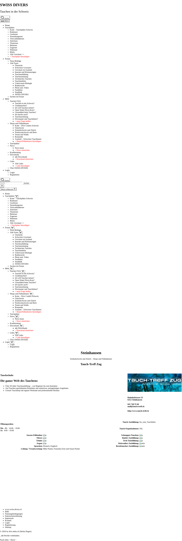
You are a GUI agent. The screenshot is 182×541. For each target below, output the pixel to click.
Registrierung (10, 525)
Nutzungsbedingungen (14, 514)
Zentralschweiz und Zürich (25, 130)
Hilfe (7, 512)
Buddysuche (20, 85)
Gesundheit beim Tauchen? (25, 112)
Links (12, 161)
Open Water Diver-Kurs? (25, 110)
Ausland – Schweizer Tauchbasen (28, 139)
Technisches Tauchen (23, 79)
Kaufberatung (15, 152)
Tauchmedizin (20, 81)
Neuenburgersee (16, 36)
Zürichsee (14, 41)
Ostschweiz (19, 128)
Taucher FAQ (15, 101)
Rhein (12, 52)
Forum (7, 59)
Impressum (9, 518)
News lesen (19, 148)
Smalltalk (18, 92)
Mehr (7, 99)
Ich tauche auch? (21, 114)
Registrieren (14, 175)
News (12, 146)
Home (7, 25)
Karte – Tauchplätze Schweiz (21, 30)
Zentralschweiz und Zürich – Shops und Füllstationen (91, 359)
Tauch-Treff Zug (91, 364)
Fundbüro (19, 90)
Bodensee (14, 32)
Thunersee (14, 43)
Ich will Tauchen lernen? (24, 108)
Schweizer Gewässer (23, 68)
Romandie (19, 137)
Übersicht (18, 65)
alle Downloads (21, 157)
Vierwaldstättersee (17, 39)
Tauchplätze (9, 28)
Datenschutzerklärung (13, 516)
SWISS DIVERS (14, 5)
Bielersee (13, 45)
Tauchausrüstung (21, 77)
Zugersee (13, 48)
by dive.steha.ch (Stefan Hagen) (18, 531)
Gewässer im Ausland (23, 70)
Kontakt (8, 520)
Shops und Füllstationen (19, 123)
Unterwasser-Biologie (23, 83)
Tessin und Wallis (22, 135)
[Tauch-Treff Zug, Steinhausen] (155, 391)
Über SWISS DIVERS (19, 168)
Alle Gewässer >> (17, 54)
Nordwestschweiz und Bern (26, 132)
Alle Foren (14, 63)
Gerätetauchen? (21, 106)
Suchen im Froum (17, 97)
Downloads (14, 155)
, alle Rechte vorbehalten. (10, 536)
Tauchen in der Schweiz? (25, 103)
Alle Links (19, 163)
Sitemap (8, 527)
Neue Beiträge (15, 61)
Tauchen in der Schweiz (14, 11)
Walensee (13, 50)
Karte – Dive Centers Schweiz (27, 126)
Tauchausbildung (21, 74)
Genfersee (14, 34)
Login (7, 170)
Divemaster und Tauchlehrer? (26, 119)
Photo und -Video (22, 88)
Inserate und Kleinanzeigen (25, 72)
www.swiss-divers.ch (13, 509)
